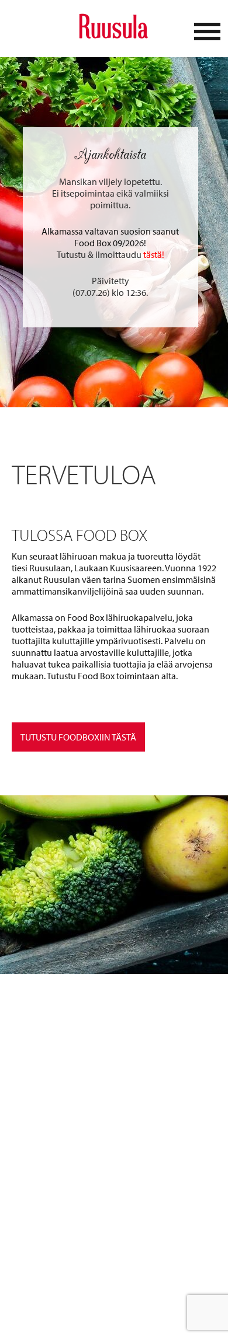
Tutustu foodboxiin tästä (78, 737)
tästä (152, 254)
